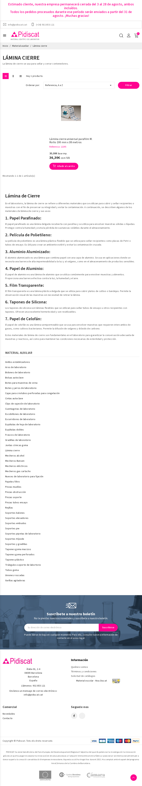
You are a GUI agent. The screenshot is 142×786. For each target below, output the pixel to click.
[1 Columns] (20, 76)
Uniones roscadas (15, 575)
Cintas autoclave (14, 398)
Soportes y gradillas (16, 544)
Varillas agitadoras (15, 580)
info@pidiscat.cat (17, 24)
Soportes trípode (14, 539)
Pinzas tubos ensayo (16, 502)
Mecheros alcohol (14, 455)
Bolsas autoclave (14, 377)
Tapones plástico (14, 560)
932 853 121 (39, 686)
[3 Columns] (5, 76)
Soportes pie (12, 528)
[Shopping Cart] (136, 35)
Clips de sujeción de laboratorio (22, 403)
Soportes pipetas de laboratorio (23, 533)
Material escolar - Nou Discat (91, 681)
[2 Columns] (13, 76)
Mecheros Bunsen (15, 461)
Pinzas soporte (13, 497)
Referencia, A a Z (79, 85)
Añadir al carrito (66, 166)
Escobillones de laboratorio (20, 414)
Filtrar (128, 85)
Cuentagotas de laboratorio (20, 409)
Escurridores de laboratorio (20, 419)
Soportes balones (15, 513)
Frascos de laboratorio (17, 435)
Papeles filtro (12, 481)
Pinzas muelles (13, 487)
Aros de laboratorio (15, 367)
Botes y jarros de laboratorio (21, 388)
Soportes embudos (15, 523)
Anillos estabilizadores (17, 362)
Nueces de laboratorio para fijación (24, 476)
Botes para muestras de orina (21, 383)
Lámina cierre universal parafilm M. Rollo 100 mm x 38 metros (70, 140)
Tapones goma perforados (19, 554)
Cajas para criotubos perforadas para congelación (32, 393)
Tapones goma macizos (18, 549)
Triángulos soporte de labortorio (23, 565)
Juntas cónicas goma (16, 445)
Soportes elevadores (17, 518)
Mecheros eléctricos (16, 466)
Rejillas (9, 507)
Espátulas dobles (14, 429)
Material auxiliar (18, 353)
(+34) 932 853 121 (45, 24)
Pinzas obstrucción (15, 492)
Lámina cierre (12, 450)
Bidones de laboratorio (17, 372)
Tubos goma (12, 570)
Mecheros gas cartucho (18, 471)
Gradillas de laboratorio (18, 440)
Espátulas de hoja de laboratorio (23, 424)
